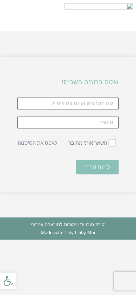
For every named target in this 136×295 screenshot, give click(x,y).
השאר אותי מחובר (87, 143)
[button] (31, 16)
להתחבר (97, 167)
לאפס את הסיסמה (37, 143)
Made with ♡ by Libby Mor (68, 232)
